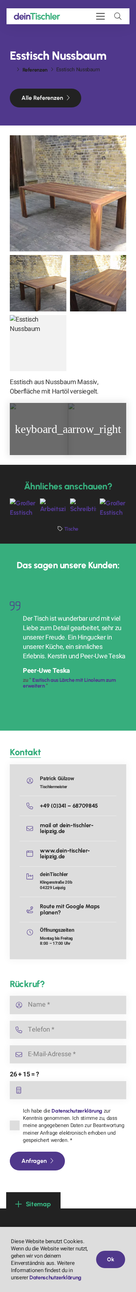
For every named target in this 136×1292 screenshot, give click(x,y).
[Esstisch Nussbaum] (68, 193)
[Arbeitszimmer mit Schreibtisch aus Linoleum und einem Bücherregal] (53, 507)
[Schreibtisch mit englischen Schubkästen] (83, 507)
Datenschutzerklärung (76, 1111)
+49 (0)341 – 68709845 (69, 805)
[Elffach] (39, 429)
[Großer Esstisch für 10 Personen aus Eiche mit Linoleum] (23, 507)
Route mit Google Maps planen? (69, 909)
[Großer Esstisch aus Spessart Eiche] (113, 507)
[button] (100, 16)
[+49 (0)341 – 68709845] (33, 806)
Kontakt (25, 752)
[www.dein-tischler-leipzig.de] (33, 853)
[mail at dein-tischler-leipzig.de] (33, 828)
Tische (71, 529)
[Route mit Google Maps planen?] (33, 909)
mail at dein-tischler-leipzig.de (66, 828)
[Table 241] (97, 429)
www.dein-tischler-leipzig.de (65, 853)
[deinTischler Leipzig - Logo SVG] (37, 16)
